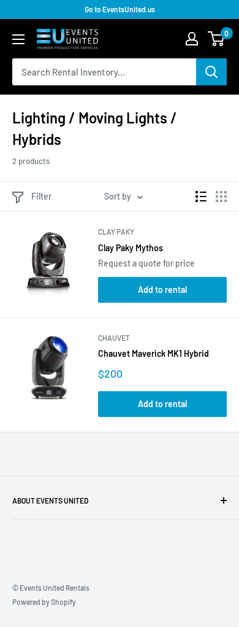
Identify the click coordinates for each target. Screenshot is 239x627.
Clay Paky (116, 231)
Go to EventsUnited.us (120, 9)
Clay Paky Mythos (130, 248)
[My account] (192, 38)
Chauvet (114, 337)
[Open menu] (18, 39)
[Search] (211, 71)
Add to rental (162, 289)
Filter (41, 196)
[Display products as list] (201, 196)
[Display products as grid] (221, 196)
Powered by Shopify (44, 602)
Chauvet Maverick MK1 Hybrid (153, 353)
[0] (216, 38)
